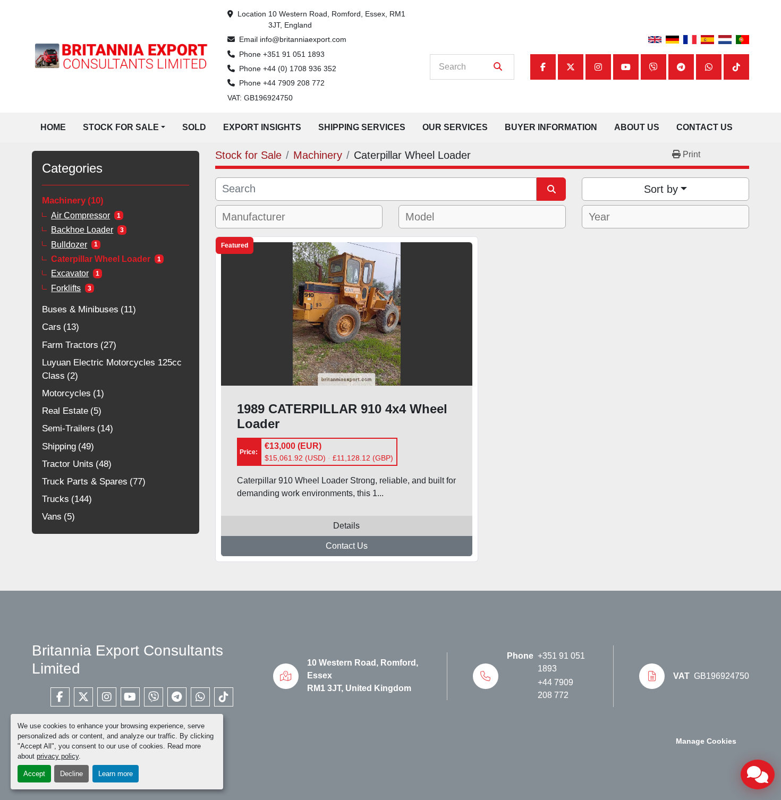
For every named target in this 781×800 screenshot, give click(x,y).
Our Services (455, 127)
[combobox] (299, 216)
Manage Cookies (706, 741)
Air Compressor (80, 215)
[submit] (497, 67)
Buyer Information (551, 127)
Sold (194, 127)
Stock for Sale (121, 127)
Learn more (115, 774)
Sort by (661, 189)
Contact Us (704, 127)
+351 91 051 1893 (294, 54)
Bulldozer (69, 244)
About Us (636, 127)
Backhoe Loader (82, 229)
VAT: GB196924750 (260, 97)
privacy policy (58, 756)
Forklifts (66, 288)
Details (346, 525)
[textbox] (260, 217)
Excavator (70, 273)
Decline (71, 774)
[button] (124, 127)
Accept (34, 774)
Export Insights (262, 127)
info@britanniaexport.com (303, 39)
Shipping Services (361, 127)
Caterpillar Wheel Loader (100, 258)
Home (53, 127)
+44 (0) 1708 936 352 (299, 68)
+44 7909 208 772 (294, 83)
